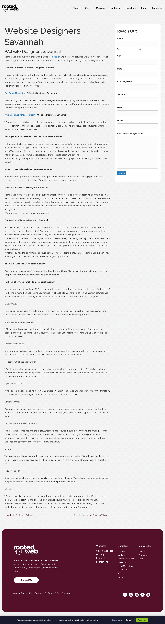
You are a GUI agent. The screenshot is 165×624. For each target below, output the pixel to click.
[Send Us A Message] (149, 595)
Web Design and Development (19, 115)
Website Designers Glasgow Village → (92, 515)
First (118, 49)
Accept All (142, 620)
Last (139, 49)
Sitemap (66, 593)
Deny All (129, 620)
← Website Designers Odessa (18, 515)
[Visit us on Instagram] (131, 595)
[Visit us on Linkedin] (137, 595)
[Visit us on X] (143, 595)
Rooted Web (54, 593)
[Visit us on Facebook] (125, 595)
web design (54, 57)
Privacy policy (117, 620)
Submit (122, 173)
